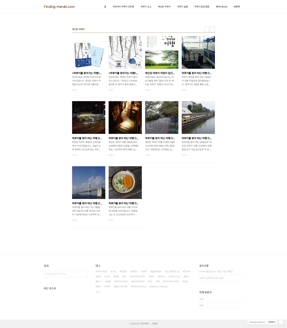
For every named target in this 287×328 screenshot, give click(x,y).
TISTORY (145, 324)
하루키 (135, 271)
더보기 (98, 292)
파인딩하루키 (138, 281)
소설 (108, 276)
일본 (99, 276)
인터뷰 (187, 271)
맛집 (186, 281)
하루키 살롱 (182, 6)
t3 (125, 276)
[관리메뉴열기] (281, 322)
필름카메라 (157, 271)
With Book (221, 6)
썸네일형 (206, 29)
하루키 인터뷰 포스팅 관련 (211, 278)
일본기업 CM (121, 286)
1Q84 (124, 271)
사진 (114, 271)
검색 (84, 274)
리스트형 (212, 29)
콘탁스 (162, 276)
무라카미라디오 (139, 286)
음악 (99, 286)
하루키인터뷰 (122, 281)
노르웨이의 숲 (173, 271)
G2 (150, 281)
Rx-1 (99, 281)
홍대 (187, 276)
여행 (109, 281)
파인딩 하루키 (164, 6)
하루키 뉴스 (146, 6)
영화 (145, 271)
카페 (117, 276)
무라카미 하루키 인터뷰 (123, 6)
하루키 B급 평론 (201, 6)
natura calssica (159, 286)
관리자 (154, 324)
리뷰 (152, 276)
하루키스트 (175, 276)
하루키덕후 (102, 271)
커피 (108, 286)
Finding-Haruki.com (59, 7)
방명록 (237, 6)
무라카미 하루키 (171, 281)
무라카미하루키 (138, 276)
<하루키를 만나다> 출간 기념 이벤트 (216, 271)
